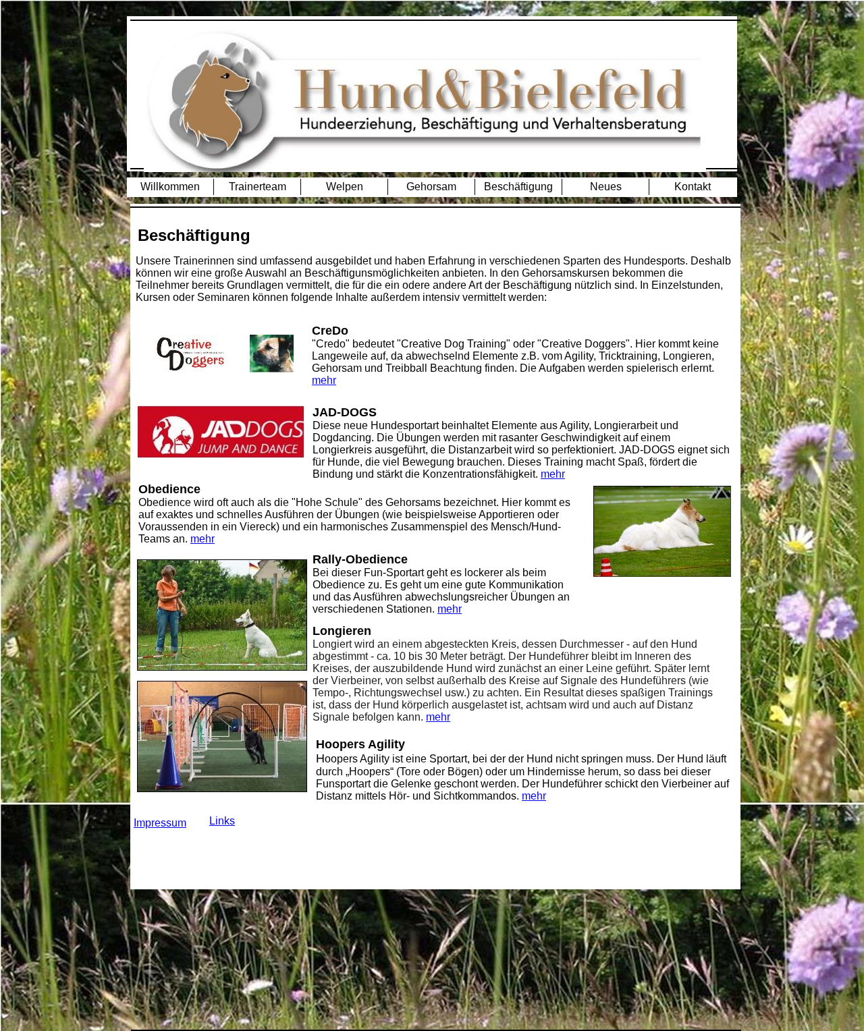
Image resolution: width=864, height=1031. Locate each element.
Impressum (160, 823)
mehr (324, 380)
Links (222, 821)
